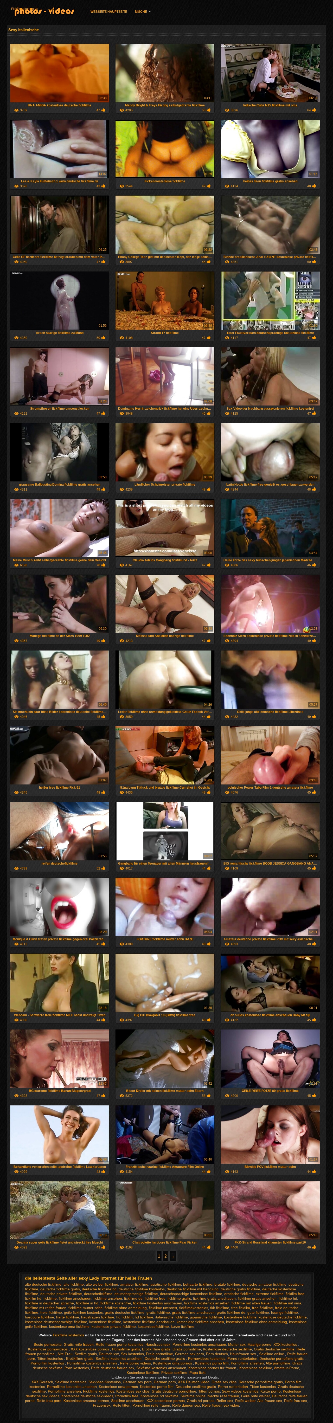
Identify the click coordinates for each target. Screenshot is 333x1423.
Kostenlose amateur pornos (86, 1401)
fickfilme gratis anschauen (214, 1298)
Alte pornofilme (278, 1363)
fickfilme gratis (179, 1298)
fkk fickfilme (219, 1308)
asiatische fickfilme (165, 1284)
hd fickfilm (124, 1317)
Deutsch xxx (109, 1354)
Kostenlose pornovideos (48, 1349)
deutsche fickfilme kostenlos (142, 1289)
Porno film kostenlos (48, 1363)
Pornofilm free (126, 1396)
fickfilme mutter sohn (85, 1308)
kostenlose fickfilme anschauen (149, 1322)
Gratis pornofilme (186, 1349)
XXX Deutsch (42, 1382)
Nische (141, 12)
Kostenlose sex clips (133, 1391)
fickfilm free (295, 1294)
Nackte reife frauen (223, 1396)
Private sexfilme (174, 1372)
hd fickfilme (144, 1317)
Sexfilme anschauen (127, 1401)
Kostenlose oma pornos (173, 1363)
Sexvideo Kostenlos (104, 1382)
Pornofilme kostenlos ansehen (92, 1363)
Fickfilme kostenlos (24, 9)
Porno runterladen (242, 1358)
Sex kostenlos (132, 1354)
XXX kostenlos (285, 1344)
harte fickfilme (67, 1317)
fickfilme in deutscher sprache (49, 1303)
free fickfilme (262, 1308)
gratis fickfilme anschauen (193, 1312)
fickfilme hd (288, 1298)
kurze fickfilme (182, 1326)
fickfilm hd (33, 1298)
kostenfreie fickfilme (240, 1317)
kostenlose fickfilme (105, 1322)
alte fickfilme (73, 1284)
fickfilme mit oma (287, 1303)
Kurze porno (270, 1391)
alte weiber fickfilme (102, 1284)
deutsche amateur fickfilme (264, 1284)
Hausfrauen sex (243, 1354)
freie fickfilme (51, 1312)
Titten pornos (209, 1391)
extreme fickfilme (270, 1294)
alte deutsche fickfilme (43, 1284)
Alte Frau (65, 1354)
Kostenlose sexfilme (255, 1368)
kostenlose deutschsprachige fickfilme (56, 1322)
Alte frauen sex (269, 1401)
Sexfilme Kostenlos (70, 1382)
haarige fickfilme (284, 1312)
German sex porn (189, 1354)
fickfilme (50, 1298)
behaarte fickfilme (197, 1284)
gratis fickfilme (158, 1312)
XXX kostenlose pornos (90, 1349)
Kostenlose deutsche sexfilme (227, 1349)
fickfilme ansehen (107, 1298)
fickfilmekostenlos (193, 1308)
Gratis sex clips (224, 1382)
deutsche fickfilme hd (99, 1289)
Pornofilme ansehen (247, 1363)
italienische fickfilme (171, 1317)
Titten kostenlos (50, 1358)
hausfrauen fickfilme (97, 1317)
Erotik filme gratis (156, 1349)
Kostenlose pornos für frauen (212, 1368)
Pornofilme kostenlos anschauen (199, 1344)
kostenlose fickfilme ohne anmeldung (256, 1322)
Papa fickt (197, 1372)
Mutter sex (237, 1344)
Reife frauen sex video (220, 1405)
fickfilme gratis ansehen (257, 1298)
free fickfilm (240, 1308)
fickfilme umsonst (163, 1308)
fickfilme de (133, 1298)
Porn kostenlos (77, 1368)
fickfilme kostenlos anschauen (157, 1303)
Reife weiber (245, 1401)
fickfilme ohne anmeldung (126, 1308)
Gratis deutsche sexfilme (274, 1349)
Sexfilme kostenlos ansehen (119, 1358)
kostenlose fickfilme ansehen (200, 1322)
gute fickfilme (258, 1312)
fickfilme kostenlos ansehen (206, 1303)
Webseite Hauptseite (109, 12)
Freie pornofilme (159, 1354)
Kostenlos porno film (212, 1363)
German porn (165, 1382)
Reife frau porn (49, 1401)
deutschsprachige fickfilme (136, 1294)
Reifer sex (224, 1401)
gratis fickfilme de (231, 1312)
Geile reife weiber (255, 1396)
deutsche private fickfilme (61, 1294)
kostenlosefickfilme (153, 1326)
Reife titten (121, 1405)
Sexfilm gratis (86, 1354)
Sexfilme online (272, 1354)
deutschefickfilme (98, 1294)
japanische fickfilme (206, 1317)
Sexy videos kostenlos (240, 1391)
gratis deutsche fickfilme (124, 1312)
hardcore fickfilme (39, 1317)
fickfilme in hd (87, 1303)
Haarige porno (259, 1344)
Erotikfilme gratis (79, 1358)
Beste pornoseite (48, 1344)
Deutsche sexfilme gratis (165, 1358)
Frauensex (102, 1405)
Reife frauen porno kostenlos (119, 1344)
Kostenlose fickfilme (143, 1372)
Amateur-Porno (286, 1368)
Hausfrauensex (157, 1344)
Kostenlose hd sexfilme (159, 1396)
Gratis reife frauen (79, 1344)
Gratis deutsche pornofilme (174, 1391)
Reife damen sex (186, 1405)
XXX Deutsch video (193, 1382)
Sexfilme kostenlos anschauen (161, 1368)
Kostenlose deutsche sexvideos (87, 1396)
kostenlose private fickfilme (114, 1326)
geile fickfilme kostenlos (83, 1312)
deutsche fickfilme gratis (60, 1289)
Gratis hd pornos (200, 1401)
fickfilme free (155, 1298)
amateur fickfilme (134, 1284)
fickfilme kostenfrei (115, 1303)
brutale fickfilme (227, 1284)
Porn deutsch (217, 1354)
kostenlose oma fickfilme (69, 1326)
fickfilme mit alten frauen (252, 1303)
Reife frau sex (295, 1401)
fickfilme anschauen (75, 1298)
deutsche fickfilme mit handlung (193, 1289)
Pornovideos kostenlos (206, 1358)
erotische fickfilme (239, 1294)
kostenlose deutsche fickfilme (283, 1317)
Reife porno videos (135, 1363)
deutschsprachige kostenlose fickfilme (191, 1294)
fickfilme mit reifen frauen (45, 1308)
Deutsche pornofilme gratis (282, 1358)
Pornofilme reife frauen (151, 1405)
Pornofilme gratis (126, 1349)
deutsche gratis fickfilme (240, 1289)
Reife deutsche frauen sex (112, 1368)
